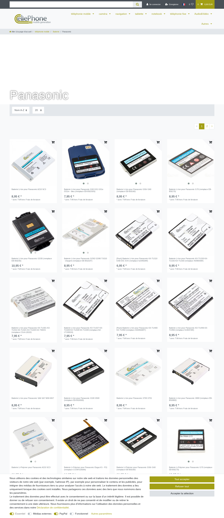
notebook (157, 13)
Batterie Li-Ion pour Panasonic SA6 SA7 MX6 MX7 (33, 398)
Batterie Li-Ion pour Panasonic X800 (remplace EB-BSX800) (190, 399)
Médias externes (42, 513)
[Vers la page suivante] (211, 126)
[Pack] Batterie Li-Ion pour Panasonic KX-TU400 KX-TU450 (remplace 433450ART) (137, 329)
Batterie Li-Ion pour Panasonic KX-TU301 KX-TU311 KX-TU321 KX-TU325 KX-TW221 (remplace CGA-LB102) (31, 330)
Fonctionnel (81, 513)
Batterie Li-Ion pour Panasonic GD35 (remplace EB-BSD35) (32, 259)
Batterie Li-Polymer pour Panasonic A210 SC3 (31, 467)
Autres (205, 23)
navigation (121, 13)
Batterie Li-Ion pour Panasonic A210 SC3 (29, 189)
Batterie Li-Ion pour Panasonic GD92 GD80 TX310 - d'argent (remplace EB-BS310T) (85, 259)
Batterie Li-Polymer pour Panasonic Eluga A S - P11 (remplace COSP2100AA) (85, 468)
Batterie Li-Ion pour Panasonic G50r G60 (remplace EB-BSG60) (134, 190)
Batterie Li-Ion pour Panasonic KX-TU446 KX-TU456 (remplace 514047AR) (188, 329)
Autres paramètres (101, 513)
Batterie (55, 32)
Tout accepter (182, 479)
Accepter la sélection (182, 493)
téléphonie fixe (178, 13)
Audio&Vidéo (201, 13)
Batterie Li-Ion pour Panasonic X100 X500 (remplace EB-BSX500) (81, 399)
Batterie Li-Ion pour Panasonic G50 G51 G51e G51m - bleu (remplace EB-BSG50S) (83, 190)
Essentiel (20, 513)
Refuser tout (182, 486)
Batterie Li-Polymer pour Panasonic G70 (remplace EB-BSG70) (190, 468)
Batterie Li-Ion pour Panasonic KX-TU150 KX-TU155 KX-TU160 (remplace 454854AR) (188, 259)
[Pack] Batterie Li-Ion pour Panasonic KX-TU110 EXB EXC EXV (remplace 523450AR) (137, 259)
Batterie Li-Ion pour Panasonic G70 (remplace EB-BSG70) (190, 190)
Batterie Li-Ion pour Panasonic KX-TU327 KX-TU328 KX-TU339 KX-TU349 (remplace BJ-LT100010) (83, 330)
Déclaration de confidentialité (53, 507)
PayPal (63, 513)
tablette (139, 13)
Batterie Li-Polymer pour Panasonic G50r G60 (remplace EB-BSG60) (136, 468)
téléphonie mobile (81, 13)
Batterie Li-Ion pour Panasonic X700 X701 (134, 398)
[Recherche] (137, 4)
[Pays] (183, 4)
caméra (103, 13)
